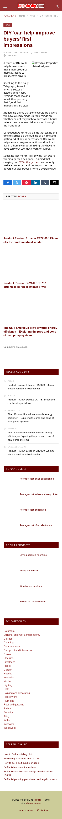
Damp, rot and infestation (18, 650)
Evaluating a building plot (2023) (21, 758)
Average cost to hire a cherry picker (39, 494)
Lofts (6, 689)
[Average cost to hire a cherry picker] (10, 497)
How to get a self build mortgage (21, 762)
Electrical (9, 658)
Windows (9, 724)
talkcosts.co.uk (33, 803)
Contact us (42, 810)
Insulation (9, 677)
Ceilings (8, 638)
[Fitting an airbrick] (10, 574)
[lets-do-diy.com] (31, 6)
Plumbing (9, 700)
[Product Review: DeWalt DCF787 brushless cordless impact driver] (31, 263)
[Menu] (5, 6)
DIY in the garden (28, 162)
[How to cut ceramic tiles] (10, 605)
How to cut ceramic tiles (32, 601)
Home (20, 810)
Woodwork (10, 727)
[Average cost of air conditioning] (10, 482)
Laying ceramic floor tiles (33, 554)
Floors (7, 665)
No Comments (40, 52)
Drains (7, 654)
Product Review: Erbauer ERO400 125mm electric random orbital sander (31, 387)
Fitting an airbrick (29, 570)
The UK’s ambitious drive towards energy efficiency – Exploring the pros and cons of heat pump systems (30, 331)
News (7, 25)
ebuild (38, 799)
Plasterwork (10, 696)
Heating (8, 673)
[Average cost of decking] (10, 513)
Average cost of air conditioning (37, 478)
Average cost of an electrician (36, 525)
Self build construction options (20, 767)
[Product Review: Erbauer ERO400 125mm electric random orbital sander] (31, 219)
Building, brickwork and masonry (22, 634)
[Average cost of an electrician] (10, 528)
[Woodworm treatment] (10, 589)
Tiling (6, 716)
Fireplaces (9, 661)
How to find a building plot (18, 754)
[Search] (57, 6)
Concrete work (12, 646)
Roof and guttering (14, 704)
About (30, 810)
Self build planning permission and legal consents (30, 779)
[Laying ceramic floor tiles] (10, 558)
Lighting (8, 685)
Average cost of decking (33, 509)
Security (8, 712)
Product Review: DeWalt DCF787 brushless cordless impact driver (31, 401)
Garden (8, 669)
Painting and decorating (17, 692)
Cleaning (8, 642)
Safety (7, 708)
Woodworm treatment (31, 586)
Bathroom (9, 630)
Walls (7, 720)
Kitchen (8, 681)
